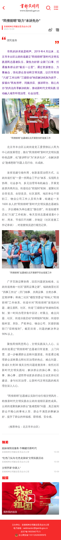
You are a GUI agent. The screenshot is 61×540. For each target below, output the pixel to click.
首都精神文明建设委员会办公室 (17, 26)
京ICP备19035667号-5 (31, 531)
